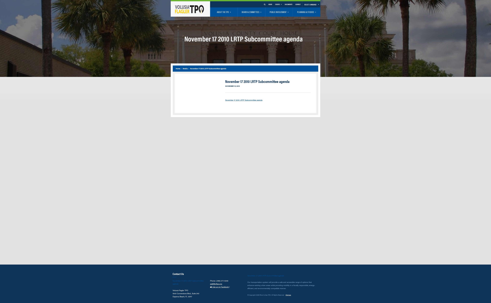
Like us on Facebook (220, 287)
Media (185, 68)
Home (178, 68)
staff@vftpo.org (216, 283)
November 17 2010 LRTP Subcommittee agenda (243, 100)
